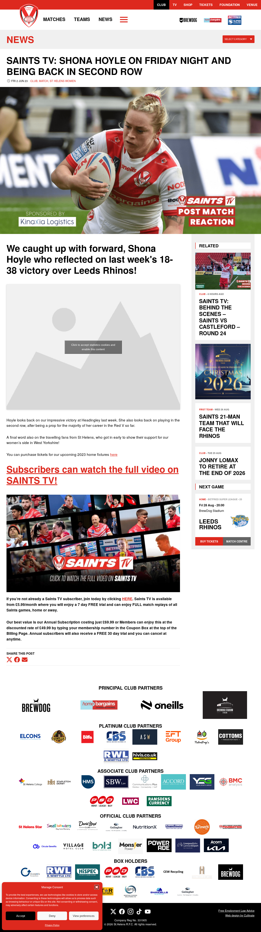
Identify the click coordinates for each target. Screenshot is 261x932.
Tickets (206, 4)
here (114, 454)
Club (161, 4)
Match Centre (236, 541)
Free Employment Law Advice (236, 911)
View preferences (84, 915)
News (105, 19)
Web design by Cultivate (240, 915)
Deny (52, 915)
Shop (188, 4)
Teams (82, 19)
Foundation (230, 4)
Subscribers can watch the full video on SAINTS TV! (92, 474)
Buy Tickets (209, 541)
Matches (54, 19)
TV (175, 4)
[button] (97, 887)
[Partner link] (36, 705)
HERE (127, 598)
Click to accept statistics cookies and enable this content (93, 347)
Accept (20, 915)
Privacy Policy (52, 925)
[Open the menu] (124, 20)
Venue (252, 4)
